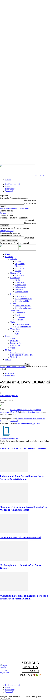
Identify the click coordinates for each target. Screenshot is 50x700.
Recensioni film (21, 275)
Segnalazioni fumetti (23, 299)
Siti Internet (20, 317)
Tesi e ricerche (16, 357)
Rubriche (9, 257)
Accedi (8, 180)
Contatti (8, 186)
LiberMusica (20, 285)
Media (18, 315)
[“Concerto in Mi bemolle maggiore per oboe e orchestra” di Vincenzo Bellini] (14, 591)
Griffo (17, 280)
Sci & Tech (14, 310)
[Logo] (9, 250)
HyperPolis (19, 264)
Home (7, 254)
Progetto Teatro (21, 292)
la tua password (30, 203)
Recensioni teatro (22, 324)
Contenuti (9, 336)
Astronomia (20, 313)
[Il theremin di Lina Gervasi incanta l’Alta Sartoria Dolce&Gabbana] (14, 471)
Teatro (12, 322)
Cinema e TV (15, 273)
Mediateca (9, 350)
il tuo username (30, 200)
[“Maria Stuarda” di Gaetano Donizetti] (14, 532)
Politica (18, 271)
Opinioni (19, 266)
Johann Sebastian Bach (30, 412)
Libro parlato (20, 287)
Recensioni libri (21, 296)
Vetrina (8, 359)
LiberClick (19, 282)
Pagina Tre (19, 268)
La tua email (29, 220)
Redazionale (15, 345)
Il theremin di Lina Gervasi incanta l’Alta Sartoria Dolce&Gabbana (22, 477)
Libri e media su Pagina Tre (21, 355)
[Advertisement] (25, 628)
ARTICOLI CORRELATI (11, 448)
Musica (13, 303)
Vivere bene (15, 329)
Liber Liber (9, 189)
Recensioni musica (23, 306)
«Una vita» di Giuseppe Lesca (28, 423)
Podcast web (15, 343)
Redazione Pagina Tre (9, 395)
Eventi (18, 261)
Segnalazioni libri (22, 301)
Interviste (14, 341)
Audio (12, 338)
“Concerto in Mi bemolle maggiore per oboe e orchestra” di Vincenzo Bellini (24, 597)
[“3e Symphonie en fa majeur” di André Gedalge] (14, 560)
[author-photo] (6, 436)
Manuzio (19, 289)
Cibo (17, 334)
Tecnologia (19, 320)
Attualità (13, 259)
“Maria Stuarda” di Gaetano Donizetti (20, 537)
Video (12, 348)
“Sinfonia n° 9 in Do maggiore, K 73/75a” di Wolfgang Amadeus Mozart (23, 508)
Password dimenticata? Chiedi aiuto (14, 208)
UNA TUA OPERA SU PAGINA (30, 669)
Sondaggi (9, 191)
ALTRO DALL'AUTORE (35, 448)
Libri (12, 294)
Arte (17, 331)
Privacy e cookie (6, 213)
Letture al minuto (17, 352)
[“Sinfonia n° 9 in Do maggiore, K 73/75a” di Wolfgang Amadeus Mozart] (14, 502)
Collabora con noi (12, 184)
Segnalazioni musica (23, 308)
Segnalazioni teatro (23, 327)
